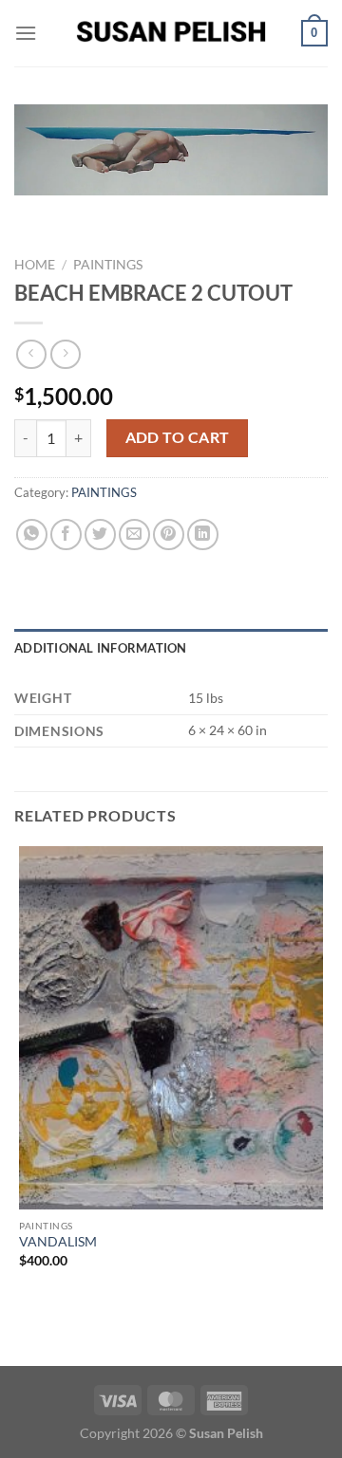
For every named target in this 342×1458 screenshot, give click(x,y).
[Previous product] (65, 354)
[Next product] (31, 354)
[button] (25, 32)
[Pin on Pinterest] (168, 534)
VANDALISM (58, 1241)
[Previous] (32, 213)
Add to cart (177, 437)
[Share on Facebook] (66, 534)
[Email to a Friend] (134, 534)
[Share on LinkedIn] (202, 534)
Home (34, 264)
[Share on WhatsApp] (32, 534)
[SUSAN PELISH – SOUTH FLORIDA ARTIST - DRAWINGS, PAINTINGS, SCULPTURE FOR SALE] (171, 33)
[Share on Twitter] (100, 534)
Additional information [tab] (100, 647)
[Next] (85, 213)
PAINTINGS (107, 264)
